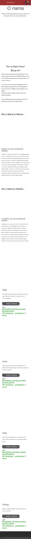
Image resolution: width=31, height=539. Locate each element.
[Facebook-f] (12, 534)
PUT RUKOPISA (10, 2)
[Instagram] (18, 534)
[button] (24, 2)
